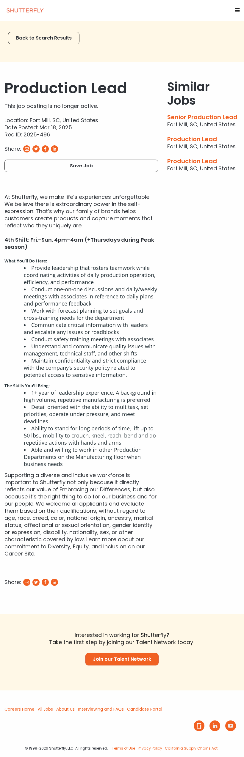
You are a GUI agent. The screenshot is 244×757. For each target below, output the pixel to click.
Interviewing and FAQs (101, 709)
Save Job (81, 165)
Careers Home (19, 709)
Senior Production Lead (202, 117)
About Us (65, 709)
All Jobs (45, 709)
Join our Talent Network (122, 659)
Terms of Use (123, 748)
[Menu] (237, 10)
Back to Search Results (44, 37)
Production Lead (192, 139)
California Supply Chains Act (191, 748)
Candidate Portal (144, 709)
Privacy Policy (150, 748)
